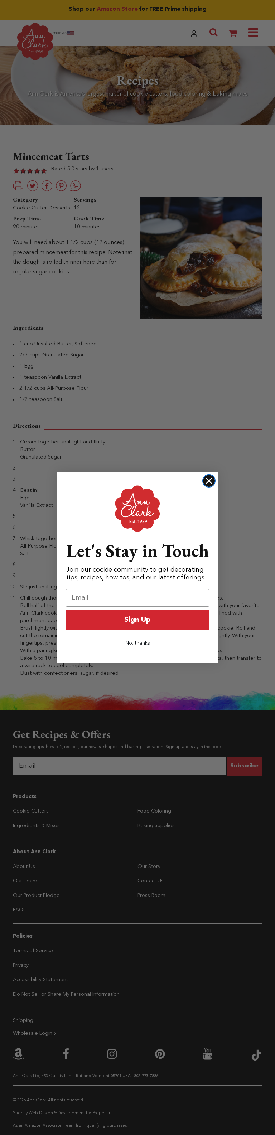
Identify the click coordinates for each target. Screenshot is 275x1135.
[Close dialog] (209, 481)
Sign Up (137, 620)
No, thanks (137, 643)
